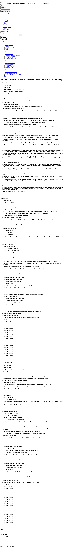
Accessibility (5, 542)
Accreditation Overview (10, 52)
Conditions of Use (6, 539)
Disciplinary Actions (10, 64)
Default (2, 6)
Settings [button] (4, 28)
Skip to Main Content (4, 1)
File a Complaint (6, 21)
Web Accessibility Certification (9, 544)
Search (4, 76)
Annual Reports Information (11, 72)
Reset (2, 8)
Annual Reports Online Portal (11, 73)
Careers (4, 75)
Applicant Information (10, 57)
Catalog (4, 195)
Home (4, 41)
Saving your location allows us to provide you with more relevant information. (15, 3)
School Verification (7, 20)
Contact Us (5, 24)
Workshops (8, 46)
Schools (4, 51)
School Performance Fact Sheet (8, 193)
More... (7, 49)
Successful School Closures (11, 58)
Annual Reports (9, 59)
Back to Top (5, 538)
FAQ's (7, 68)
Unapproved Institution (10, 56)
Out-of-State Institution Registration (13, 55)
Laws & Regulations (10, 47)
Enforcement (5, 61)
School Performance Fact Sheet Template (14, 74)
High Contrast (3, 7)
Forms (4, 22)
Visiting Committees (10, 45)
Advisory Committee (10, 43)
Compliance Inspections (10, 67)
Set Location (46, 3)
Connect (4, 23)
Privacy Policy (6, 541)
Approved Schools (9, 54)
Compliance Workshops (10, 63)
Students (4, 50)
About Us (5, 42)
